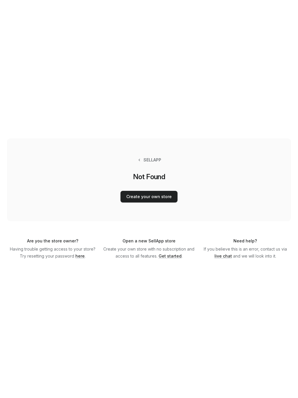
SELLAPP (152, 159)
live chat (223, 255)
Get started (170, 255)
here (80, 255)
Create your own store (149, 196)
